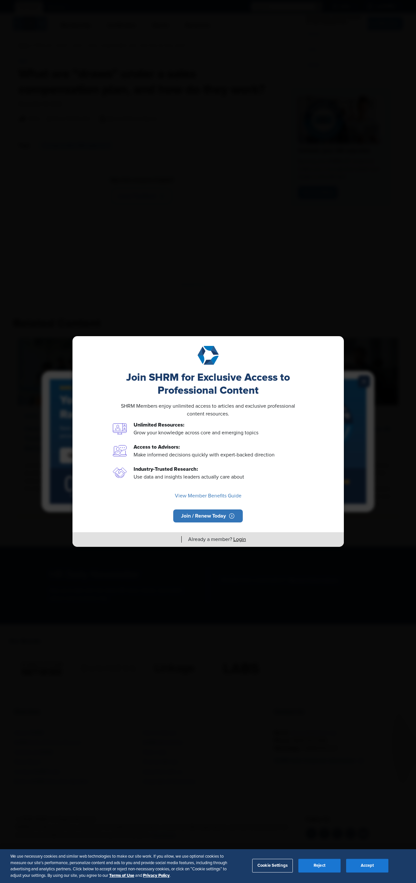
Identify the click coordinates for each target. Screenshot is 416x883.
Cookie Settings (272, 865)
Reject (319, 865)
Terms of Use (121, 875)
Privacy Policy (156, 875)
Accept (367, 865)
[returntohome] (172, 539)
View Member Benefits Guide (208, 495)
